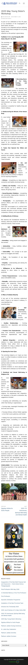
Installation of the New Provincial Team (12, 603)
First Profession (5, 596)
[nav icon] (23, 3)
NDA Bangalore (6, 16)
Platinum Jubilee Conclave (8, 636)
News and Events (6, 18)
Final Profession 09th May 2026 (10, 589)
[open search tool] (19, 3)
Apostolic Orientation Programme (10, 599)
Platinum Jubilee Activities (8, 632)
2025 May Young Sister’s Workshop (11, 619)
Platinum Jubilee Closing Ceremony (11, 626)
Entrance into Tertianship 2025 (10, 606)
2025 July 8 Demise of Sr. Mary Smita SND (13, 610)
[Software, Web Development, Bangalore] (14, 661)
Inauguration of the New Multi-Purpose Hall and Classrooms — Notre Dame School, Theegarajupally (13, 584)
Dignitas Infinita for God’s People (10, 622)
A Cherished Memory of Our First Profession (13, 593)
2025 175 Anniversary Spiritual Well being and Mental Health (13, 614)
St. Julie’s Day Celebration (8, 629)
